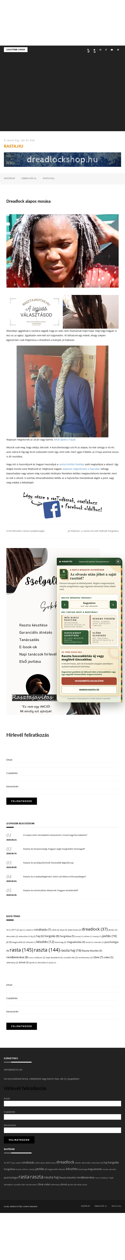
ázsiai (52, 962)
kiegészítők (18, 942)
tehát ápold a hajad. (65, 439)
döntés (112, 929)
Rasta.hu (13, 146)
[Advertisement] (62, 23)
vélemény (12, 962)
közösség (60, 942)
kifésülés (31, 942)
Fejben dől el (28, 178)
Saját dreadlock (54, 957)
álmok (23, 962)
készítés (45, 942)
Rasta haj (48, 178)
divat (63, 929)
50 (8, 930)
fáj (33, 936)
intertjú (97, 936)
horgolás (51, 936)
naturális (99, 942)
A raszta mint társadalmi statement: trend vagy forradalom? (55, 835)
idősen (88, 936)
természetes (85, 957)
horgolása (67, 936)
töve (98, 957)
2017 (15, 929)
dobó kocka (74, 929)
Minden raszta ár (89, 689)
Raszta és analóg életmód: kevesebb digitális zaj (48, 862)
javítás (109, 936)
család (29, 930)
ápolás (33, 962)
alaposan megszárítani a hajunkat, (81, 468)
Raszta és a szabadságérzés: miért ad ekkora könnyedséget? (54, 876)
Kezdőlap (9, 178)
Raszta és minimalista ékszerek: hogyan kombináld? (50, 890)
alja (22, 930)
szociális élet (70, 957)
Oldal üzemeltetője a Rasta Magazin (20, 1206)
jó (9, 942)
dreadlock (95, 929)
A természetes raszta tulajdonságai (25, 530)
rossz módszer (37, 957)
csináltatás (42, 929)
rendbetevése (17, 957)
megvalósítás (76, 942)
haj (40, 936)
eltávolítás (24, 936)
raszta (47, 950)
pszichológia (11, 1177)
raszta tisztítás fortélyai (71, 464)
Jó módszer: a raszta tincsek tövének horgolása (93, 530)
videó (108, 957)
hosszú (79, 936)
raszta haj (71, 950)
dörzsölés (12, 936)
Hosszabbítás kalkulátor (89, 681)
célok (55, 929)
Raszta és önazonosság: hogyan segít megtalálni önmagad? (54, 848)
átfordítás (43, 962)
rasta (21, 950)
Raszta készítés (92, 950)
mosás (89, 942)
